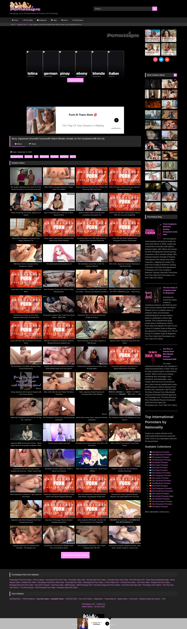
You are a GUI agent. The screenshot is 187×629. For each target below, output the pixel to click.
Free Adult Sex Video (73, 582)
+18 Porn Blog (27, 20)
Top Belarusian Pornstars (161, 460)
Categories (43, 20)
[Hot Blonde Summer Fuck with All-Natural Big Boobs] (169, 176)
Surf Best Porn (15, 599)
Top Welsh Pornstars (160, 507)
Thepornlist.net (110, 599)
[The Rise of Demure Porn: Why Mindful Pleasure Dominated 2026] (153, 364)
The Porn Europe (27, 588)
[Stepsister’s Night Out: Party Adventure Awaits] (169, 124)
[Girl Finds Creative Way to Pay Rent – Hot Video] (153, 114)
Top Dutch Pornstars (160, 468)
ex (37, 156)
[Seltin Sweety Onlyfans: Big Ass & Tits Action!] (169, 83)
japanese (65, 156)
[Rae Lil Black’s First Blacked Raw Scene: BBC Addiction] (169, 196)
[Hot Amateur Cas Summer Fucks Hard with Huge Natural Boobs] (169, 104)
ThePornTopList (29, 599)
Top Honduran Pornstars (161, 473)
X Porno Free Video (128, 582)
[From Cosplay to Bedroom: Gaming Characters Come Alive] (153, 239)
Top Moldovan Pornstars (161, 483)
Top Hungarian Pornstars (161, 475)
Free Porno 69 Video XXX (132, 585)
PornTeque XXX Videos (152, 585)
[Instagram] (155, 59)
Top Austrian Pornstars (160, 457)
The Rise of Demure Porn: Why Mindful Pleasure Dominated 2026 (169, 354)
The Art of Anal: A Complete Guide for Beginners (170, 290)
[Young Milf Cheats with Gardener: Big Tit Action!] (153, 124)
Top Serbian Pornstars (160, 494)
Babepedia (98, 599)
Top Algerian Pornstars (160, 452)
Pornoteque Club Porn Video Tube (51, 582)
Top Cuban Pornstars (160, 465)
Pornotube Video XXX (76, 580)
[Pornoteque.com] (25, 7)
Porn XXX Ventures (42, 585)
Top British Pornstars (160, 462)
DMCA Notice (87, 607)
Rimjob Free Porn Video (160, 582)
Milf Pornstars (70, 585)
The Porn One (168, 585)
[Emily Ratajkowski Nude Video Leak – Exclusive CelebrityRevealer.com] (153, 135)
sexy (73, 156)
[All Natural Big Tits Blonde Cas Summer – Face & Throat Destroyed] (153, 196)
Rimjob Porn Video (29, 582)
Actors (65, 20)
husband (55, 156)
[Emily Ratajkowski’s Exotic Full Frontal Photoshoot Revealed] (169, 186)
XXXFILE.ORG (71, 599)
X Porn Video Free (112, 582)
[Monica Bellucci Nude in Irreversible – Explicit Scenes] (153, 104)
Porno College (38, 580)
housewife (45, 156)
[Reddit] (167, 59)
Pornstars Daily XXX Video (67, 588)
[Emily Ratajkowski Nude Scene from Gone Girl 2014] (153, 186)
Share (33, 144)
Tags (55, 20)
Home (16, 20)
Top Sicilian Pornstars (160, 496)
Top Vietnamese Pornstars (162, 504)
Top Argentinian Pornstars (162, 455)
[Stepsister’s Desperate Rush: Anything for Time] (153, 155)
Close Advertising (75, 80)
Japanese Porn (22, 24)
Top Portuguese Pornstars (162, 488)
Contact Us (101, 604)
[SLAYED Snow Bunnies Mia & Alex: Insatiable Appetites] (153, 176)
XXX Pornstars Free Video (45, 588)
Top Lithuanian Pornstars (161, 481)
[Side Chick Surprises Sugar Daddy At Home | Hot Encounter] (169, 135)
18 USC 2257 (99, 607)
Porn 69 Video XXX (137, 580)
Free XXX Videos (85, 599)
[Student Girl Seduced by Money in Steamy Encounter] (169, 155)
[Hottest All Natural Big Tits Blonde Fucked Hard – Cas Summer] (169, 145)
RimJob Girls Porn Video (96, 580)
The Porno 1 (14, 588)
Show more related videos (75, 555)
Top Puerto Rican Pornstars (162, 491)
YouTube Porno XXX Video (117, 580)
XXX (164, 599)
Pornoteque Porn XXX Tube (56, 580)
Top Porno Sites (57, 585)
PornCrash (133, 599)
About (19, 144)
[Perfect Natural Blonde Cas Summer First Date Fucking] (153, 206)
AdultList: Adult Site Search (149, 599)
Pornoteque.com (88, 604)
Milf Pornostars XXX (84, 585)
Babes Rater (122, 599)
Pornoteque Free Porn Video (21, 580)
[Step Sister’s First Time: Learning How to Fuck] (169, 94)
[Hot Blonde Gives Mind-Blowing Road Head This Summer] (153, 145)
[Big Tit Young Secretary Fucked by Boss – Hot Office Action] (153, 94)
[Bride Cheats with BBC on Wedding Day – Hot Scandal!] (169, 165)
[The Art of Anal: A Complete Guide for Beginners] (153, 303)
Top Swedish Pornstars (161, 499)
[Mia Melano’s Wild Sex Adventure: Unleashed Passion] (153, 165)
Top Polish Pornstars (160, 486)
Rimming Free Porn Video (93, 582)
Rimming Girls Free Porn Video (22, 585)
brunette (29, 156)
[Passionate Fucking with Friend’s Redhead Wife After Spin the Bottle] (169, 206)
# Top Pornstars (77, 20)
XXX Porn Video (143, 582)
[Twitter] (161, 59)
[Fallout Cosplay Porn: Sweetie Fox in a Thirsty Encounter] (169, 114)
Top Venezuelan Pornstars (162, 501)
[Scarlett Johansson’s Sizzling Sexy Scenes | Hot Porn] (153, 83)
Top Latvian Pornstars (160, 478)
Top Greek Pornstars (160, 470)
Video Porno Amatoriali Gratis (157, 580)
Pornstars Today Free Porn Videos (107, 585)
